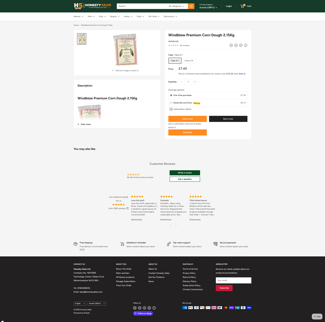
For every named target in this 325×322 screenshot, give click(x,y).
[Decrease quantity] (181, 81)
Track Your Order (124, 285)
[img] (119, 205)
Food (139, 16)
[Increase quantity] (195, 81)
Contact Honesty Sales (158, 273)
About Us (152, 269)
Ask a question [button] (185, 179)
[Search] (191, 6)
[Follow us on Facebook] (135, 308)
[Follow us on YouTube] (154, 308)
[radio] (171, 95)
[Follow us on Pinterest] (149, 308)
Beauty (113, 16)
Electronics (169, 16)
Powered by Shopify (82, 313)
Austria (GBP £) (95, 303)
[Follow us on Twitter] (139, 308)
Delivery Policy (189, 281)
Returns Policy (189, 277)
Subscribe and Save (186, 102)
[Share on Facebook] (231, 45)
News (151, 281)
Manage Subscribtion (125, 281)
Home (126, 16)
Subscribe (187, 132)
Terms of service (190, 269)
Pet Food (153, 16)
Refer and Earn (122, 273)
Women (77, 16)
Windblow (173, 41)
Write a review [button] (185, 173)
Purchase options (176, 90)
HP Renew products (125, 277)
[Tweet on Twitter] (241, 45)
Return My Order (124, 269)
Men (90, 16)
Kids (101, 16)
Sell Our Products (156, 277)
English (78, 303)
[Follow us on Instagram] (144, 308)
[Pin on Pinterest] (236, 45)
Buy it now (228, 119)
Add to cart (187, 119)
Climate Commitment (193, 289)
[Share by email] (245, 45)
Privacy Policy (189, 273)
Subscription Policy (191, 285)
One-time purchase (182, 95)
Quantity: (172, 82)
